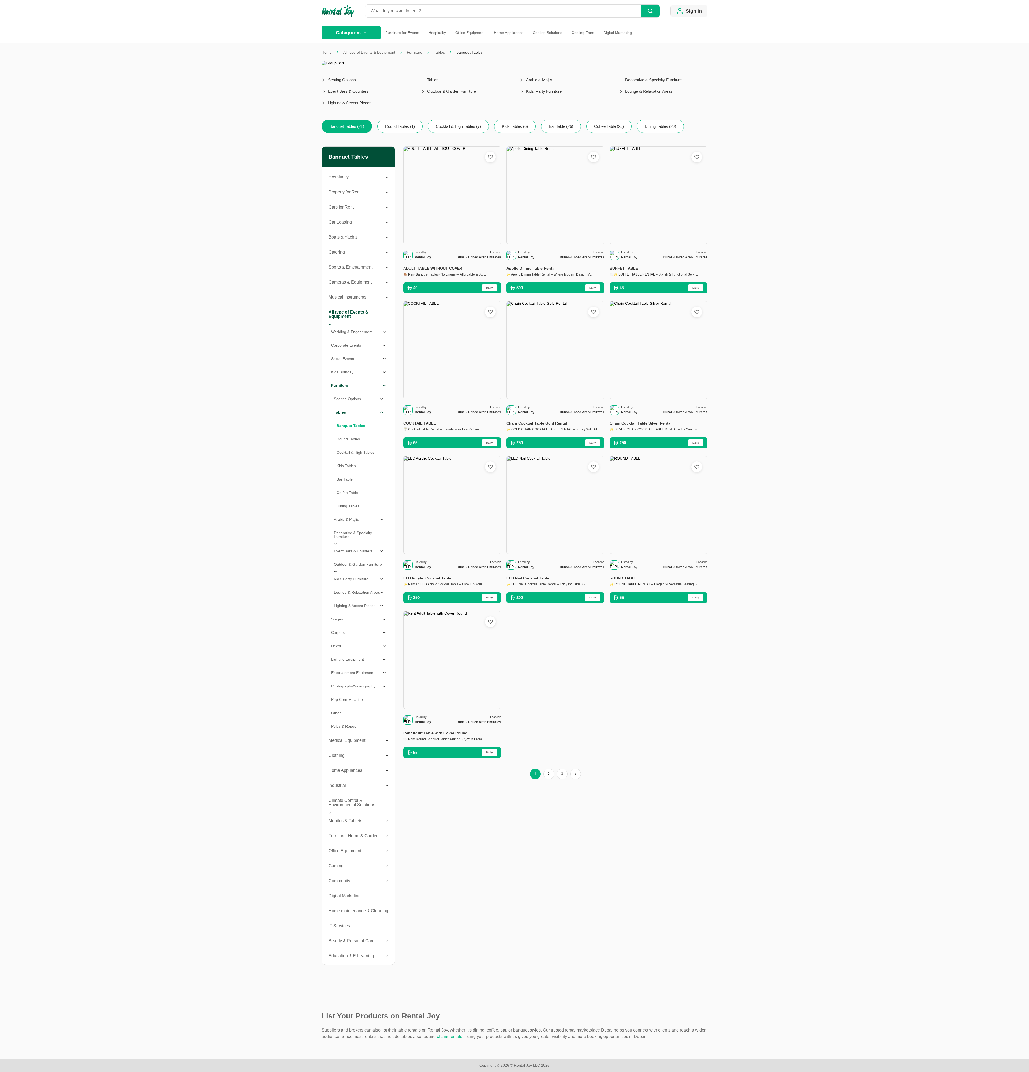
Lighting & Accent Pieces (354, 606)
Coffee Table (347, 492)
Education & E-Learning (351, 956)
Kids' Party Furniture (351, 579)
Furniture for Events (402, 33)
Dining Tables (348, 506)
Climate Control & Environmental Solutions (352, 802)
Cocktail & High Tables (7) (458, 126)
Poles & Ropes (343, 726)
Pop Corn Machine (347, 699)
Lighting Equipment (347, 659)
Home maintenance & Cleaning (358, 911)
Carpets (338, 632)
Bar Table (345, 479)
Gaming (336, 865)
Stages (337, 619)
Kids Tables (346, 466)
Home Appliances (508, 33)
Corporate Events (346, 345)
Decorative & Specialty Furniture (353, 535)
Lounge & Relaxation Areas (357, 592)
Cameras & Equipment (350, 282)
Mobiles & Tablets (345, 820)
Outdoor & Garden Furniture (358, 564)
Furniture (414, 52)
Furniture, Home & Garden (354, 835)
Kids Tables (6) (515, 126)
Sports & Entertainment (350, 267)
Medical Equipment (347, 740)
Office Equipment (469, 33)
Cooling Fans (583, 33)
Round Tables (348, 439)
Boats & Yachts (343, 237)
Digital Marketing (617, 33)
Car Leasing (340, 222)
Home (327, 52)
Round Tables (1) (400, 126)
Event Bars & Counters (353, 551)
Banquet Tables (351, 425)
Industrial (337, 785)
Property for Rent (345, 192)
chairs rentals (449, 1036)
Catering (337, 252)
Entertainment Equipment (352, 673)
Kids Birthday (342, 372)
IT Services (339, 926)
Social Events (342, 358)
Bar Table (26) (561, 126)
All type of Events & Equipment (369, 52)
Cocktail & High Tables (355, 452)
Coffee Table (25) (609, 126)
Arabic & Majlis (346, 519)
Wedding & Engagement (351, 332)
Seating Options (347, 399)
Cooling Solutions (547, 33)
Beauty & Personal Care (352, 941)
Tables (439, 52)
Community (339, 881)
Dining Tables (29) (660, 126)
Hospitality (437, 33)
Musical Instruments (347, 297)
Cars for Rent (341, 207)
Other (336, 713)
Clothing (337, 755)
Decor (336, 646)
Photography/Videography (353, 686)
